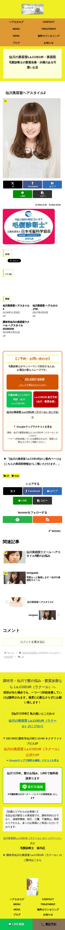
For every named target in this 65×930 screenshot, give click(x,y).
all (8, 476)
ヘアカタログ (17, 899)
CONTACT (48, 899)
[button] (42, 194)
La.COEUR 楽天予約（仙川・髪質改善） (45, 399)
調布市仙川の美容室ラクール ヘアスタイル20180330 (16, 325)
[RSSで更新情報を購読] (47, 519)
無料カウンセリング (48, 909)
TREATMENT (48, 904)
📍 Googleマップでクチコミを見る (32, 426)
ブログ (17, 914)
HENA (17, 909)
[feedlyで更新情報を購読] (17, 519)
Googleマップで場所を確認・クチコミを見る (34, 760)
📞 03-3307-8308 (32, 381)
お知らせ (48, 914)
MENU (16, 904)
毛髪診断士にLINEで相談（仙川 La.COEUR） (19, 399)
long (17, 476)
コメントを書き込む (32, 641)
